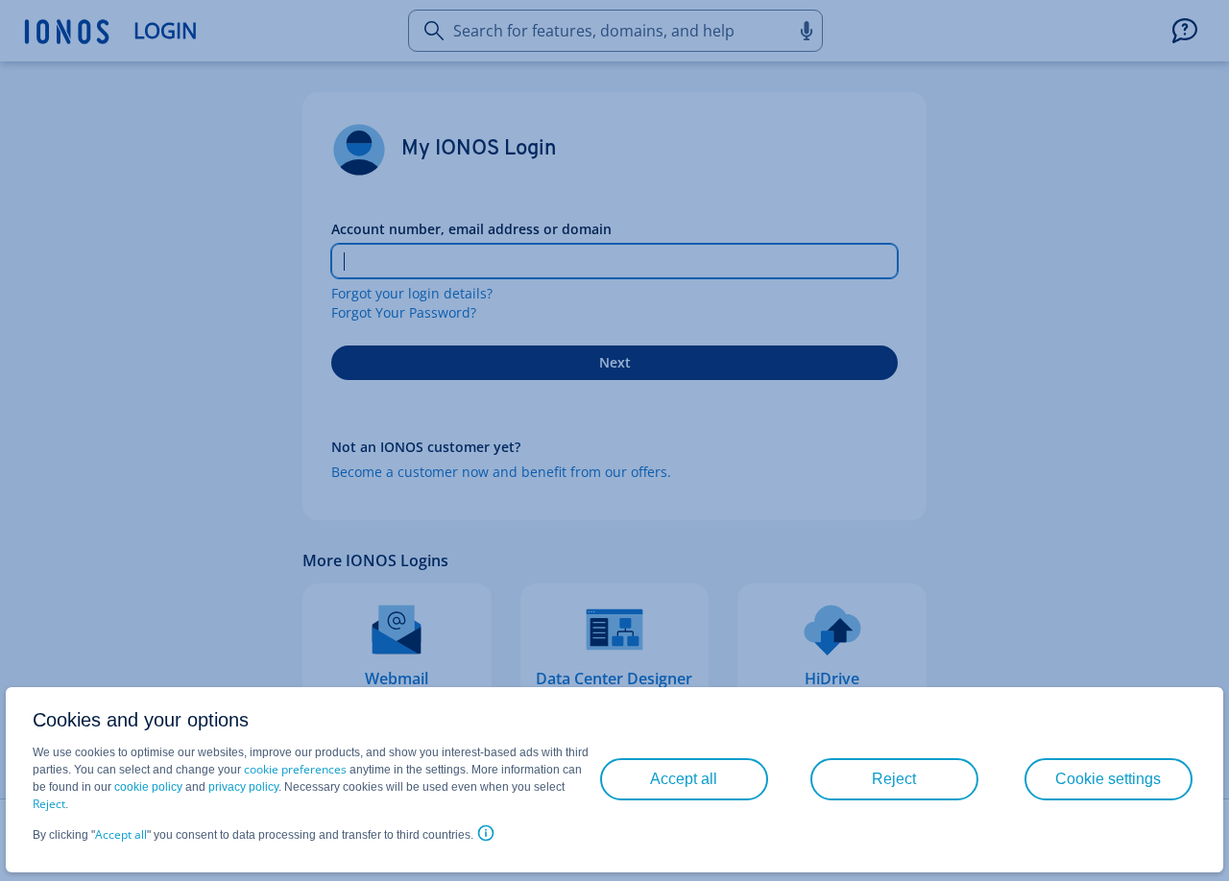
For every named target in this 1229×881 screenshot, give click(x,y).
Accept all (121, 834)
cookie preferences (295, 769)
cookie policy (148, 787)
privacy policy (243, 787)
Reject (49, 804)
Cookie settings (1108, 779)
